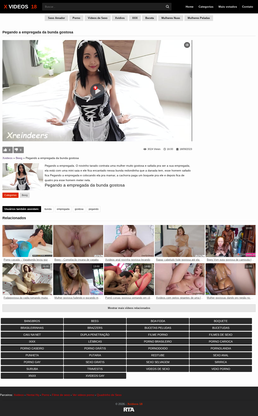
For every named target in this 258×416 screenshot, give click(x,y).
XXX (135, 18)
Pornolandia (221, 348)
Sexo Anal (221, 355)
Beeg (19, 158)
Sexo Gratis (95, 362)
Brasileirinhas (32, 327)
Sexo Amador (56, 18)
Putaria (95, 355)
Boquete (221, 321)
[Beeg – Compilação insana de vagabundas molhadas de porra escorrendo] (78, 241)
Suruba (32, 369)
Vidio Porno (220, 369)
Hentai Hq (32, 394)
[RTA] (129, 410)
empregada (63, 209)
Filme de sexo (61, 394)
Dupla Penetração (94, 334)
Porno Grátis (95, 348)
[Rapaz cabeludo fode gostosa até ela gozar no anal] (180, 241)
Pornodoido (158, 348)
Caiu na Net (32, 334)
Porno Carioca (221, 341)
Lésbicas (95, 341)
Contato (247, 6)
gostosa (79, 209)
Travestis (95, 369)
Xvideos (7, 158)
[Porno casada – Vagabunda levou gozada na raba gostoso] (27, 241)
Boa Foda (158, 321)
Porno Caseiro (32, 348)
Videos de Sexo (97, 18)
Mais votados (227, 6)
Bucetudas (220, 327)
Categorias (206, 6)
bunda (48, 209)
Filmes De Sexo (220, 334)
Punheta (32, 355)
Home (190, 6)
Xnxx (32, 375)
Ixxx (32, 341)
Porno (76, 18)
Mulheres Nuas (170, 18)
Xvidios (120, 18)
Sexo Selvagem (158, 362)
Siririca (221, 362)
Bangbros (32, 321)
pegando (94, 209)
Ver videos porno (83, 394)
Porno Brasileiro (158, 341)
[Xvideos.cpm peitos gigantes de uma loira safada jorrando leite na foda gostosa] (180, 279)
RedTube (157, 355)
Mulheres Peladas (199, 18)
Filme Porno (158, 334)
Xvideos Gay (95, 375)
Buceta (149, 18)
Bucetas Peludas (158, 327)
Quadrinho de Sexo (109, 394)
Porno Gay (32, 362)
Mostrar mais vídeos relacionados (129, 308)
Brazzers (94, 327)
